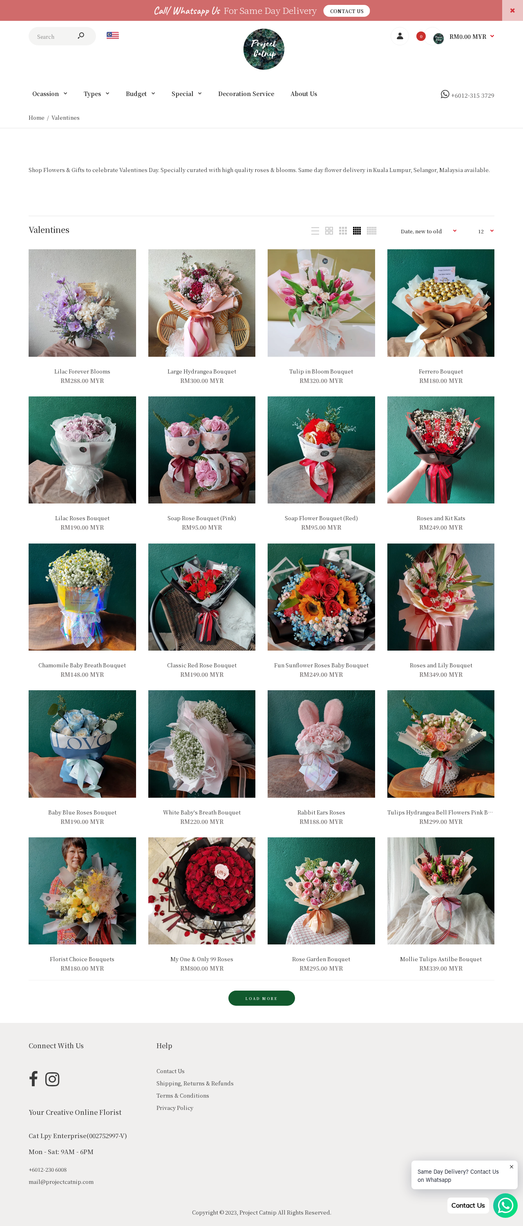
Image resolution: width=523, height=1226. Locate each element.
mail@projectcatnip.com (61, 1182)
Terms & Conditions (182, 1095)
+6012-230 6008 (48, 1169)
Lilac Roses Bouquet (82, 518)
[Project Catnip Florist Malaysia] (261, 68)
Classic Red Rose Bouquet (202, 665)
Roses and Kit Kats (440, 518)
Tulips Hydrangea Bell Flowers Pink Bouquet (447, 812)
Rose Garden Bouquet (321, 959)
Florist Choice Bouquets (82, 959)
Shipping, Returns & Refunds (195, 1083)
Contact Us (347, 10)
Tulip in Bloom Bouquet (321, 371)
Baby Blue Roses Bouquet (82, 812)
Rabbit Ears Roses (321, 812)
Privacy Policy (174, 1108)
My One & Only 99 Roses (201, 959)
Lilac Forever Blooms (82, 371)
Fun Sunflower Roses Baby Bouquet (321, 665)
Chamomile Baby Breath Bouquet (82, 665)
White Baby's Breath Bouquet (202, 812)
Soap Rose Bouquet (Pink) (202, 518)
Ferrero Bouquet (441, 371)
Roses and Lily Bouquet (440, 665)
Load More (262, 998)
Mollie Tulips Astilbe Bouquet (441, 959)
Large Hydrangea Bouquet (202, 371)
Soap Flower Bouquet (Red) (321, 518)
